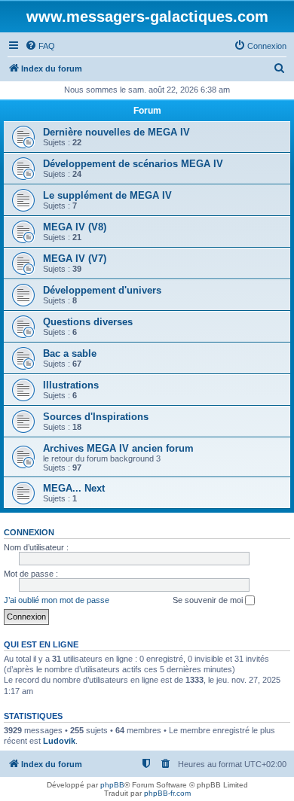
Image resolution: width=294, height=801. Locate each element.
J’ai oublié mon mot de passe (56, 600)
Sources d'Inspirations (96, 416)
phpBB (112, 785)
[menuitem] (40, 46)
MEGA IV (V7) (74, 258)
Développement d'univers (102, 290)
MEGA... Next (74, 488)
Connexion (29, 532)
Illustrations (71, 385)
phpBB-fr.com (167, 793)
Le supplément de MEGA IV (107, 195)
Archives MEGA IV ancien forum (118, 448)
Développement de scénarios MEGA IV (133, 163)
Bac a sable (69, 353)
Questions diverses (88, 321)
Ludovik (59, 740)
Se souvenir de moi (209, 600)
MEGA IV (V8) (74, 227)
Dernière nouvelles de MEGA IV (116, 132)
